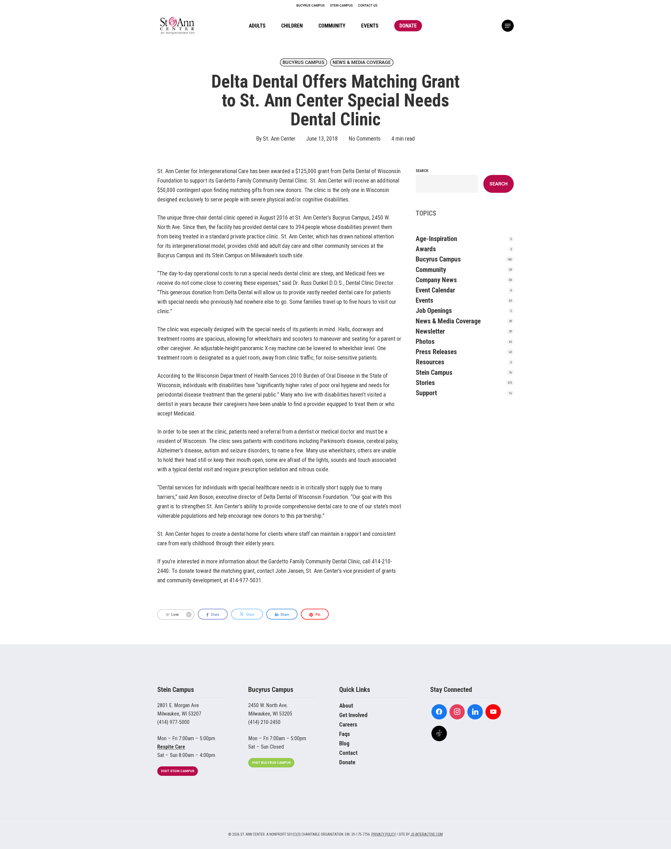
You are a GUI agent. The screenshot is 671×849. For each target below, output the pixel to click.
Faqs (344, 734)
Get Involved (353, 715)
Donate (347, 762)
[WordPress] (475, 712)
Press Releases (436, 352)
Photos (425, 341)
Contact (348, 753)
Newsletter (430, 331)
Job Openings (434, 310)
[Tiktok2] (439, 733)
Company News (436, 280)
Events (424, 300)
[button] (508, 26)
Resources (430, 362)
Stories (425, 383)
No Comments (365, 138)
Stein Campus (434, 372)
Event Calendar (435, 290)
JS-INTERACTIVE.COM (426, 834)
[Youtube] (493, 712)
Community (431, 270)
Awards (426, 249)
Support (426, 393)
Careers (348, 724)
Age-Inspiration (436, 239)
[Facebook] (439, 712)
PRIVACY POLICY (383, 834)
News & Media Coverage (362, 62)
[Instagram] (457, 712)
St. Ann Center (279, 138)
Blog (344, 743)
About (346, 705)
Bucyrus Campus (303, 62)
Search (422, 171)
